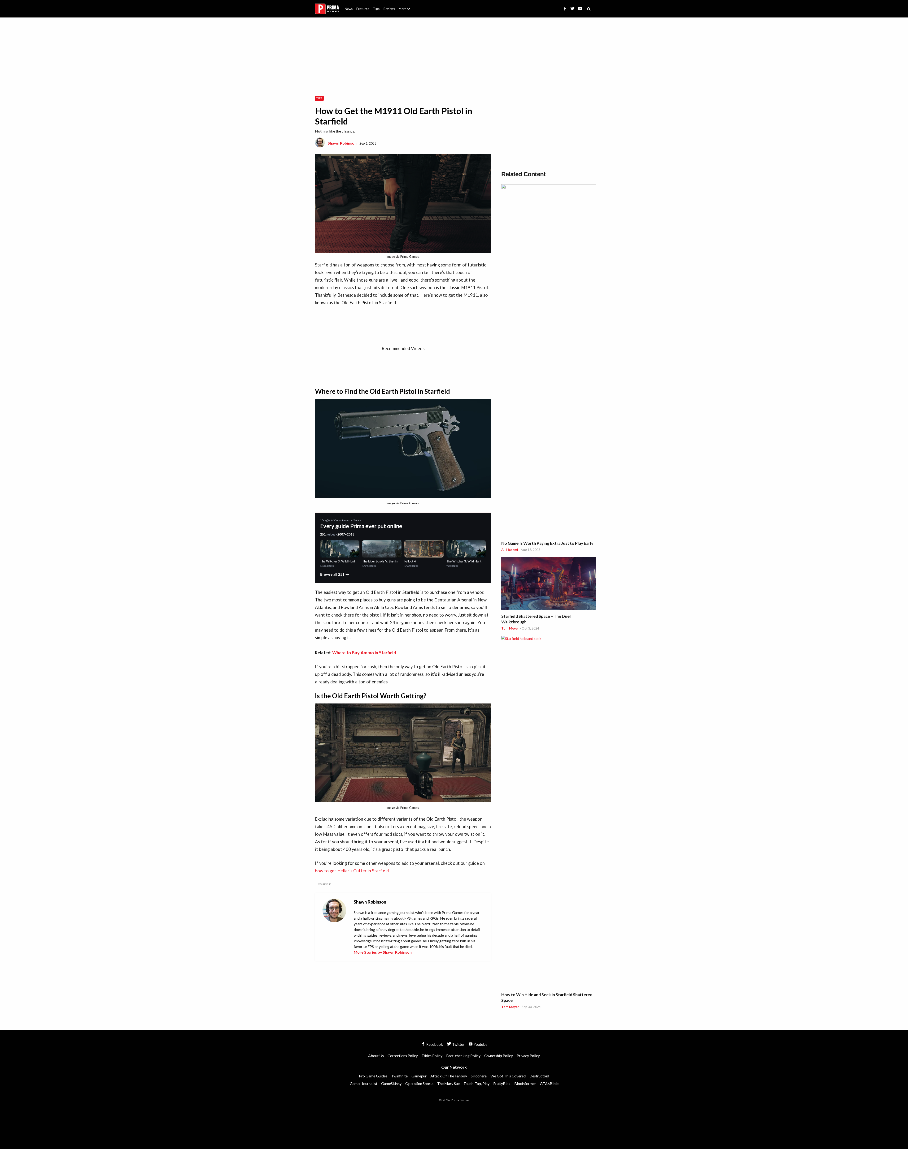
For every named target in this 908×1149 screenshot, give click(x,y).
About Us (405, 6)
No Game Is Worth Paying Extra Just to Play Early (547, 543)
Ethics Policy (432, 1055)
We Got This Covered (508, 1076)
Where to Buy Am (349, 652)
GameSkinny (391, 1083)
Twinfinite (399, 1076)
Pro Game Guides (373, 1076)
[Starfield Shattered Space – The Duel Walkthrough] (548, 584)
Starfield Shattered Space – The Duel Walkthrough (536, 619)
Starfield (324, 884)
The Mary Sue (448, 1083)
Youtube (480, 1044)
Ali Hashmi (509, 550)
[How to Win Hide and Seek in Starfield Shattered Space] (548, 813)
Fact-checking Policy (463, 1055)
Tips (376, 9)
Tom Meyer (510, 628)
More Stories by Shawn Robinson (383, 952)
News (349, 9)
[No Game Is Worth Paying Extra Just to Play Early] (548, 361)
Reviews (389, 9)
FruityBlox (502, 1083)
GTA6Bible (549, 1083)
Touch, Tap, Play (476, 1083)
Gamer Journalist (363, 1083)
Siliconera (479, 1076)
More (407, 10)
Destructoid (539, 1076)
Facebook (434, 1044)
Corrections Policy (403, 1055)
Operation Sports (419, 1083)
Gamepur (419, 1076)
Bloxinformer (525, 1083)
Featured (362, 9)
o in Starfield (383, 652)
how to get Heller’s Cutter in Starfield (352, 870)
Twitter (457, 1044)
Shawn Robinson (342, 143)
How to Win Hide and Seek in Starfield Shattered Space (546, 997)
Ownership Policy (498, 1055)
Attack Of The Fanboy (448, 1076)
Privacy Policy (528, 1055)
